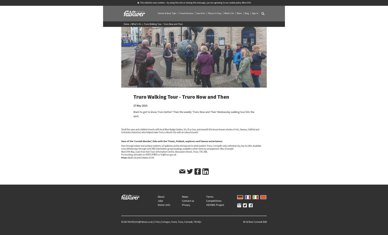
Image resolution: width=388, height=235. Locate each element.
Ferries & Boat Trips (167, 13)
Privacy (186, 205)
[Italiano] (256, 196)
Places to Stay (215, 13)
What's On (229, 13)
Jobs (160, 201)
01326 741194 (127, 221)
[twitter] (190, 171)
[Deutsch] (240, 196)
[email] (182, 171)
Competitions (214, 201)
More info (246, 2)
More (239, 13)
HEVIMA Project (215, 205)
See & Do (201, 13)
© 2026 (255, 221)
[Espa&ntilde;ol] (263, 196)
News (185, 197)
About (161, 197)
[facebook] (197, 171)
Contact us (188, 201)
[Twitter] (245, 205)
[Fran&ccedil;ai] (248, 196)
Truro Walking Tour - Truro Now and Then (163, 24)
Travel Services (186, 13)
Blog (247, 13)
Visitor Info (164, 205)
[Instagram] (239, 205)
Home (127, 24)
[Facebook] (251, 205)
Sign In (255, 13)
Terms (209, 197)
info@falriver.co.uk (144, 221)
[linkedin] (205, 171)
